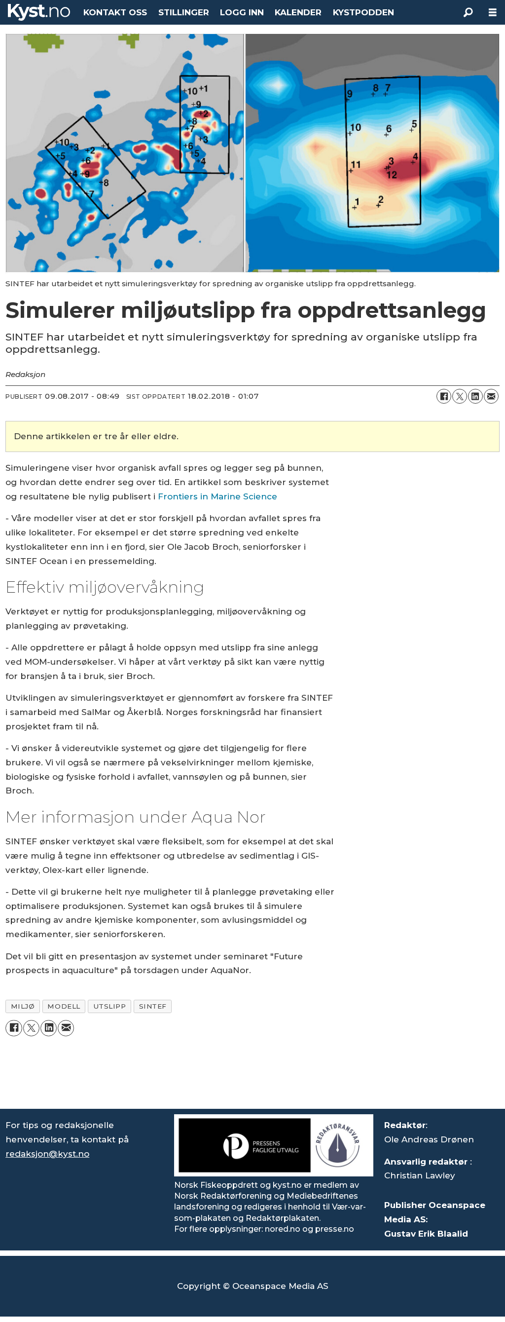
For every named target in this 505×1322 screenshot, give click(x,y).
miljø (23, 1006)
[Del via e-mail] (491, 396)
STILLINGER (183, 12)
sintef (153, 1006)
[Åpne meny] (493, 12)
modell (63, 1006)
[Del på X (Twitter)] (459, 396)
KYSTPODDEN (363, 12)
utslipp (109, 1006)
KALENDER (298, 12)
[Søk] (468, 12)
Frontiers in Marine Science (216, 496)
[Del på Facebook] (443, 396)
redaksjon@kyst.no (47, 1154)
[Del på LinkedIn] (475, 396)
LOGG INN (242, 12)
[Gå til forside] (39, 12)
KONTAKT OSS (115, 12)
